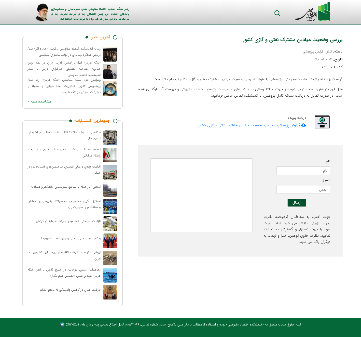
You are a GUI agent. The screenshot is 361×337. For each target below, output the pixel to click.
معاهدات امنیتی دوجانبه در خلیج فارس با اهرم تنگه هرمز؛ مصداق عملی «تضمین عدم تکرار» (64, 272)
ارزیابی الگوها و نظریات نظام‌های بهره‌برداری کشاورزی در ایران (64, 255)
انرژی (328, 51)
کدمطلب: (332, 67)
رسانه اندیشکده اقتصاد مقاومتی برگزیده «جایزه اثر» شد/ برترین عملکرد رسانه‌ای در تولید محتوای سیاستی (64, 51)
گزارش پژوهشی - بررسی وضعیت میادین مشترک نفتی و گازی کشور (249, 125)
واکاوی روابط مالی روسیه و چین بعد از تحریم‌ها (71, 238)
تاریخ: (328, 59)
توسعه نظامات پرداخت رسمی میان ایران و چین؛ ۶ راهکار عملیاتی (64, 152)
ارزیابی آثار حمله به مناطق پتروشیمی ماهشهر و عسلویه (66, 186)
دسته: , (323, 51)
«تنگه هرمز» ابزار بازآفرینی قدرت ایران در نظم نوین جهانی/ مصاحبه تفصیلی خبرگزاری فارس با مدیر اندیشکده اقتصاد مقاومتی (64, 69)
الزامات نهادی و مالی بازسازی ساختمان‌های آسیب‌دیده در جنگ (64, 169)
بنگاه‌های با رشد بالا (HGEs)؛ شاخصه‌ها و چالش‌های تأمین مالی (64, 135)
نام (328, 161)
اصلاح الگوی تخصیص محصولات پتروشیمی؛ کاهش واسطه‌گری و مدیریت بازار (64, 204)
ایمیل (326, 180)
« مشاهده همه (39, 101)
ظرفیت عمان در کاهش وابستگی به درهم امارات (70, 289)
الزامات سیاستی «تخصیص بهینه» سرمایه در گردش (68, 221)
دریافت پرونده (297, 118)
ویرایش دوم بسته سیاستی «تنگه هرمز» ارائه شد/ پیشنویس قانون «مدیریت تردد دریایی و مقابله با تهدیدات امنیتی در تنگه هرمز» (64, 86)
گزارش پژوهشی (313, 51)
